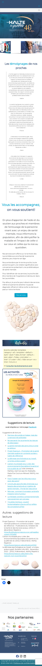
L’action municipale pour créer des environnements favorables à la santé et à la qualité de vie (23, 466)
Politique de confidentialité (24, 663)
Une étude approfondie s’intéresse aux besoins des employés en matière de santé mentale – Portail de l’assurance (23, 486)
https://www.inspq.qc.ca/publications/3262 (20, 545)
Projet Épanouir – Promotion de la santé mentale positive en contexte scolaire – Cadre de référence (23, 453)
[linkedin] (25, 657)
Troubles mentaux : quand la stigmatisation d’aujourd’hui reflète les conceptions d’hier (22, 504)
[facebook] (17, 657)
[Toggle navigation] (3, 2)
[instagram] (21, 657)
